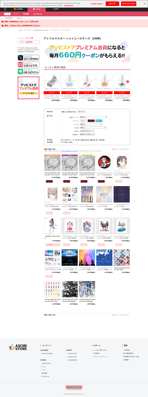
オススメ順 (64, 140)
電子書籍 (26, 14)
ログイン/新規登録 (26, 42)
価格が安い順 (85, 140)
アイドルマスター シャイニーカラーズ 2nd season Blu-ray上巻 (53, 206)
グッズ (7, 14)
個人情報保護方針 (128, 353)
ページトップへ (141, 390)
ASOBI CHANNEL (47, 353)
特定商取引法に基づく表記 (131, 356)
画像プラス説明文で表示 (68, 111)
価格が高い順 (93, 140)
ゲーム (16, 14)
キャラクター (9, 18)
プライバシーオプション (100, 356)
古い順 (77, 140)
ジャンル (19, 18)
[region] (74, 4)
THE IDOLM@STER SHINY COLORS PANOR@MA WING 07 (87, 301)
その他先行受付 (72, 360)
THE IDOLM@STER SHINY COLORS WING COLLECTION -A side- (122, 269)
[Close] (144, 3)
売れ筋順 (101, 140)
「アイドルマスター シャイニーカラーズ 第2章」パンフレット (87, 269)
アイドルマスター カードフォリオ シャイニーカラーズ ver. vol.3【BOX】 (52, 98)
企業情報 (126, 360)
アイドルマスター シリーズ (40, 30)
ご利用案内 (96, 353)
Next (127, 81)
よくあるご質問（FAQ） (100, 350)
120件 (70, 142)
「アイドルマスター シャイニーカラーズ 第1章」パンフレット (105, 269)
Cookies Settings (97, 3)
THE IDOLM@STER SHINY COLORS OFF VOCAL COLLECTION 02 (53, 301)
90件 (66, 142)
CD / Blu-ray (38, 14)
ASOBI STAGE (72, 357)
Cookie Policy (68, 5)
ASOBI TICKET (72, 353)
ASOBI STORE (46, 363)
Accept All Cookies (128, 3)
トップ (20, 30)
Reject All (112, 3)
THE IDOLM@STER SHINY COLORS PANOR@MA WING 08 (70, 301)
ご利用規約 (126, 350)
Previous (46, 81)
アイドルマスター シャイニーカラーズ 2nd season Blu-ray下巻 (122, 174)
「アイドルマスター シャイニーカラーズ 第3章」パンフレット (70, 269)
